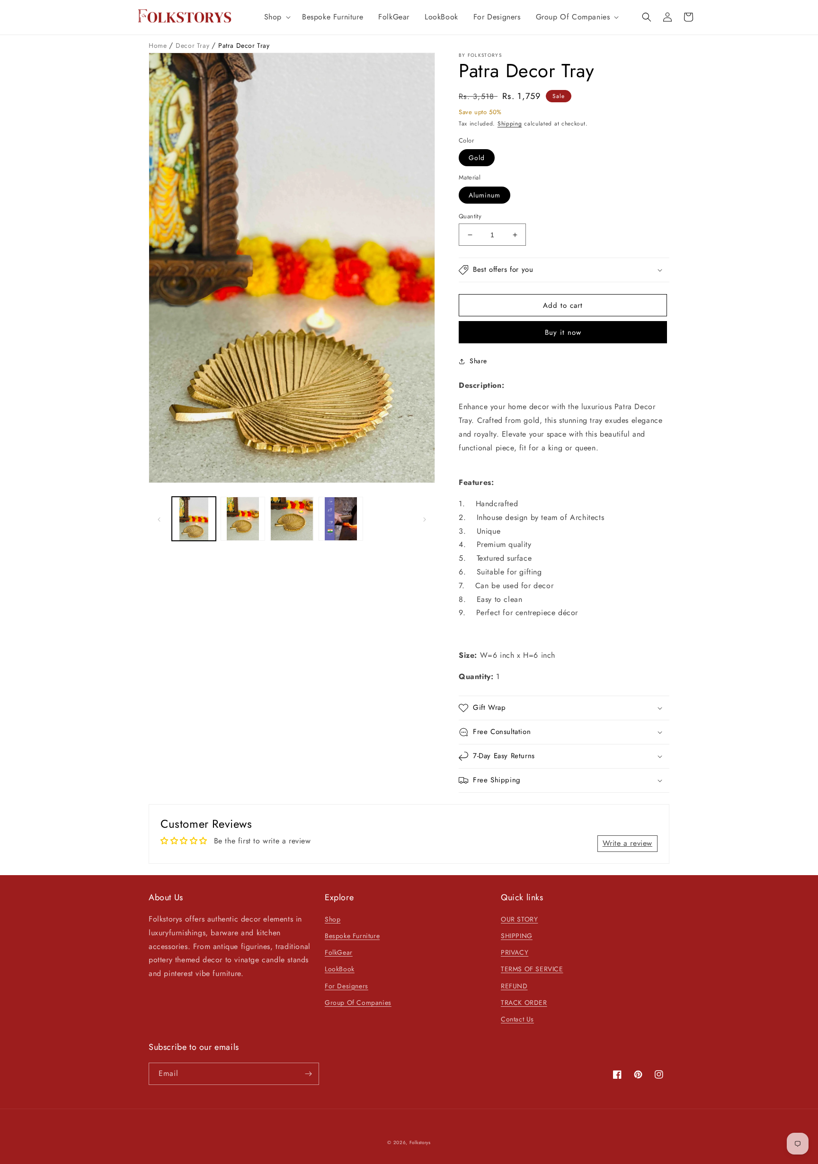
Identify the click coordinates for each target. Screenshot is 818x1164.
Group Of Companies (358, 1002)
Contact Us (517, 1019)
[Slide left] (159, 519)
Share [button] (478, 361)
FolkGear (339, 952)
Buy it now (563, 332)
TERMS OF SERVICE (532, 969)
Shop (332, 919)
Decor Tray (194, 45)
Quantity (470, 216)
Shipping (510, 123)
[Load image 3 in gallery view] (292, 519)
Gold (477, 157)
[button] (275, 17)
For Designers (346, 986)
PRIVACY (514, 952)
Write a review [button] (627, 843)
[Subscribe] (308, 1074)
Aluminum (484, 195)
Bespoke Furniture (352, 935)
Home (159, 45)
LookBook (340, 969)
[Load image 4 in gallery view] (341, 519)
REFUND (514, 986)
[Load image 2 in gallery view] (243, 519)
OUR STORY (519, 919)
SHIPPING (517, 935)
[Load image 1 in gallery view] (194, 519)
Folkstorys (420, 1142)
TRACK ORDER (524, 1002)
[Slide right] (424, 519)
